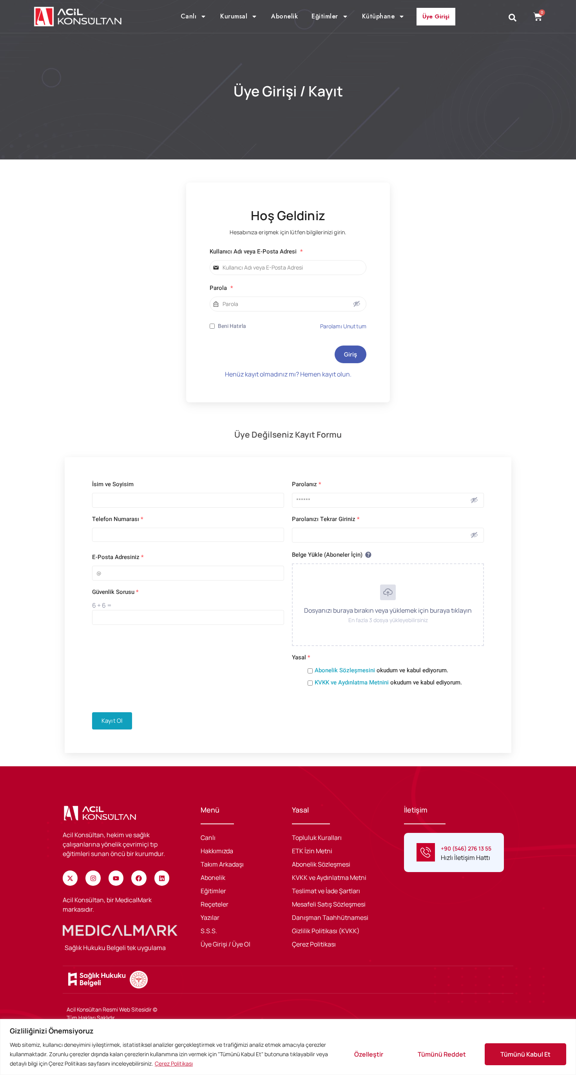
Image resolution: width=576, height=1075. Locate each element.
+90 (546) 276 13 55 (466, 848)
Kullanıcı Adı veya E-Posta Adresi (256, 251)
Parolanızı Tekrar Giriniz (326, 519)
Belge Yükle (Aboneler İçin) (328, 554)
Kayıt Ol (112, 721)
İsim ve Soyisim (113, 484)
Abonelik (284, 16)
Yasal (301, 657)
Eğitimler (325, 16)
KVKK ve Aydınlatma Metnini (352, 682)
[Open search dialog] (512, 18)
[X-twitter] (70, 877)
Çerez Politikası (174, 1063)
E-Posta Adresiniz (118, 557)
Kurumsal (233, 16)
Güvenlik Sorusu (115, 592)
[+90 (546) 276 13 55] (426, 852)
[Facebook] (138, 877)
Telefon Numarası (117, 519)
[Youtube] (116, 877)
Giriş (350, 354)
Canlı (189, 16)
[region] (288, 1047)
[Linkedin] (161, 877)
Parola (221, 288)
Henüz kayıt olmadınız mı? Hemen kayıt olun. (288, 374)
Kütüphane (378, 16)
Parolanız (306, 484)
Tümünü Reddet (442, 1054)
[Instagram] (92, 877)
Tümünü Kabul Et (525, 1054)
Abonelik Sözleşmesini (346, 670)
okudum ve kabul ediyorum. (381, 670)
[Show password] (356, 304)
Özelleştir (368, 1054)
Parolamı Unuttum (343, 326)
